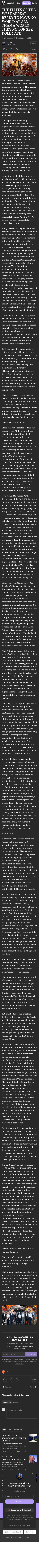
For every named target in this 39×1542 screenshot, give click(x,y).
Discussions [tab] (18, 1429)
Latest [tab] (10, 1429)
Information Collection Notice (23, 1361)
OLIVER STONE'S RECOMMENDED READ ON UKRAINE (14, 1438)
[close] (32, 1473)
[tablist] (11, 1402)
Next (32, 1387)
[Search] (35, 1429)
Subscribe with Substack (21, 1510)
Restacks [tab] (16, 1402)
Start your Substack (13, 1532)
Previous (8, 1387)
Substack (9, 1537)
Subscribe (26, 3)
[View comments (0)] (11, 49)
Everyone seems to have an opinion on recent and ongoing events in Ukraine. (13, 1445)
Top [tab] (4, 1429)
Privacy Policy (26, 1519)
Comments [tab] (7, 1402)
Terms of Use (30, 1359)
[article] (19, 1443)
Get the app (30, 1532)
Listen (34, 43)
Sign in (34, 3)
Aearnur (10, 42)
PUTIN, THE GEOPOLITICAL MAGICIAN (14, 1457)
